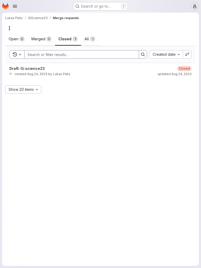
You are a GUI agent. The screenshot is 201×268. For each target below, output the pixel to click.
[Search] (143, 54)
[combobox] (166, 54)
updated (175, 74)
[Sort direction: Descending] (187, 54)
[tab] (16, 39)
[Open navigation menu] (15, 6)
